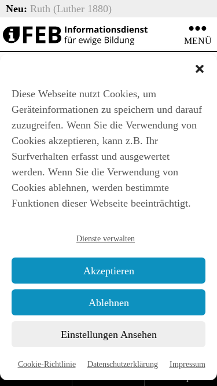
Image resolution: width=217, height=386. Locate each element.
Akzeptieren (108, 271)
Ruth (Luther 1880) (71, 8)
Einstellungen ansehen (109, 334)
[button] (199, 69)
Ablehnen (109, 302)
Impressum (187, 364)
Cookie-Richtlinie (47, 364)
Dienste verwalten (105, 238)
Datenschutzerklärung (122, 364)
